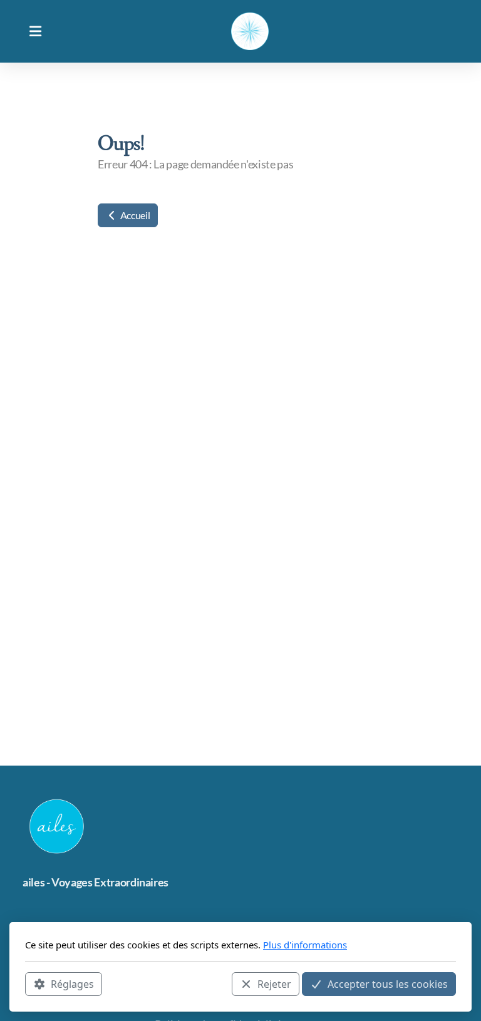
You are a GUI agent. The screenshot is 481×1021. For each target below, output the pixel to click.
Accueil (134, 215)
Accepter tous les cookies (388, 984)
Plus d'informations (305, 944)
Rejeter (274, 984)
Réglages (72, 984)
